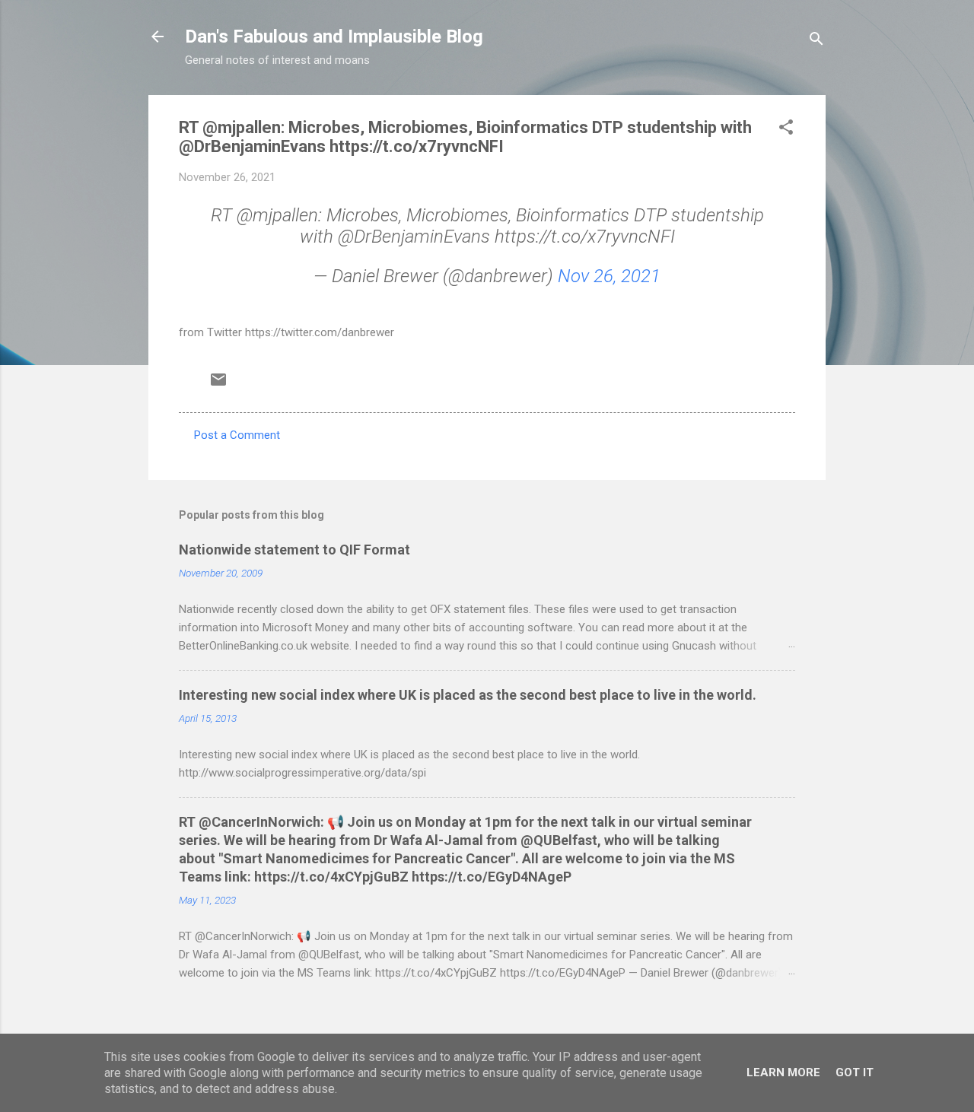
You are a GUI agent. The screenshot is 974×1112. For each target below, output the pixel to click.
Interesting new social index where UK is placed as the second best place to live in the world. (467, 695)
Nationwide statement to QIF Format (294, 550)
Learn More (783, 1072)
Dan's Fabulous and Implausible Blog (334, 36)
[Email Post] (218, 385)
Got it (855, 1072)
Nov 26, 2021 (609, 276)
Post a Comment (237, 435)
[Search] (816, 41)
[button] (786, 129)
